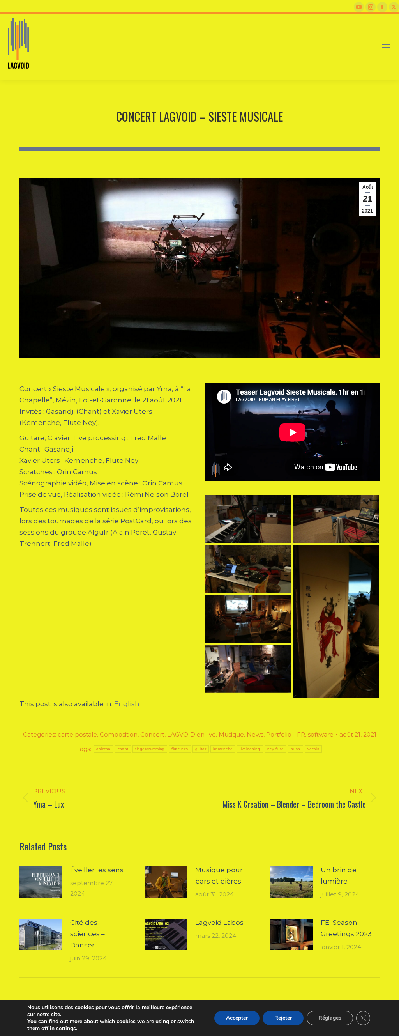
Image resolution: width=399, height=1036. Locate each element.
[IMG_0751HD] (336, 519)
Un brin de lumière (339, 875)
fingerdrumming (149, 749)
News (255, 734)
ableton (103, 749)
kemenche (223, 749)
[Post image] (40, 885)
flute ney (179, 749)
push (295, 749)
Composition (119, 734)
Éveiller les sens (97, 870)
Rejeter (283, 1018)
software (321, 734)
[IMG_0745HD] (336, 621)
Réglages (329, 1018)
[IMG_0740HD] (248, 669)
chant (123, 749)
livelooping (250, 749)
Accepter (237, 1018)
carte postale (77, 734)
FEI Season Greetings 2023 (346, 928)
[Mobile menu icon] (386, 47)
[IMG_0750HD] (248, 569)
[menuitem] (126, 704)
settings (66, 1028)
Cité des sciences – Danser (87, 934)
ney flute (275, 749)
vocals (313, 749)
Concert (152, 734)
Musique (231, 734)
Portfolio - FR (285, 734)
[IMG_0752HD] (248, 519)
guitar (200, 749)
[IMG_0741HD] (248, 619)
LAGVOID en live (191, 734)
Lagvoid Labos (219, 922)
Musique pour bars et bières (219, 875)
